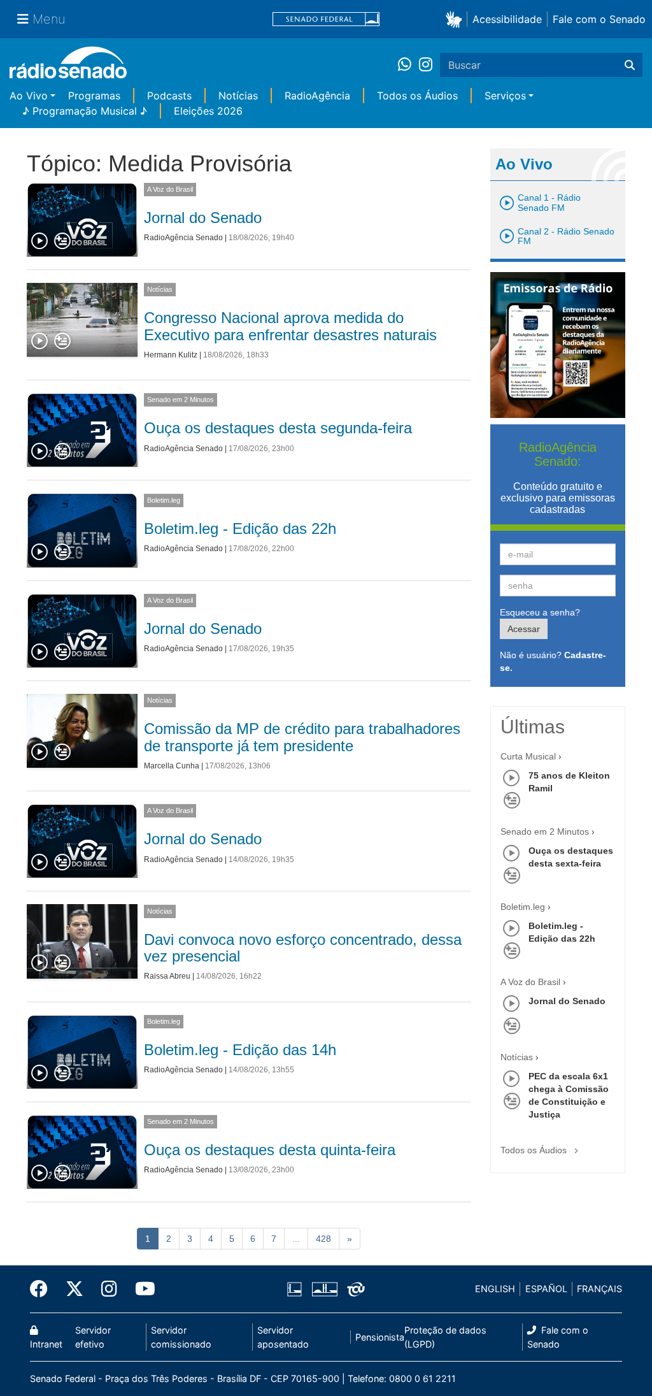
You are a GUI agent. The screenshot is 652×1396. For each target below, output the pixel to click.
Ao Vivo (29, 95)
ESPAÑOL (546, 1288)
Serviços (505, 95)
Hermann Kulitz (170, 354)
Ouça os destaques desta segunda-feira (278, 427)
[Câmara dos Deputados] (296, 1289)
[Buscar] (629, 65)
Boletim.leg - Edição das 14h (240, 1049)
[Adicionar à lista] (62, 241)
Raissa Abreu (167, 976)
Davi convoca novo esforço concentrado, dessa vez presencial (303, 948)
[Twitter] (74, 1289)
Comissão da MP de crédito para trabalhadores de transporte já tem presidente (302, 737)
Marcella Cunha (171, 765)
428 (323, 1239)
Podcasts (169, 95)
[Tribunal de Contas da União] (354, 1289)
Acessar (523, 629)
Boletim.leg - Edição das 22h (240, 528)
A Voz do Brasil (170, 189)
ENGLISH (495, 1288)
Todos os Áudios (417, 95)
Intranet (46, 1344)
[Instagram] (425, 65)
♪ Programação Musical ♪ (84, 110)
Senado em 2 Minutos (180, 399)
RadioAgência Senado (183, 237)
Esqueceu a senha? (540, 612)
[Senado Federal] (326, 19)
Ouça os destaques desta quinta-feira (269, 1149)
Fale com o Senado (599, 19)
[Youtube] (140, 1289)
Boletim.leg (163, 500)
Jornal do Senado (203, 217)
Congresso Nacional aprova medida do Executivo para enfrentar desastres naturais (290, 326)
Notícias (238, 95)
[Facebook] (43, 1289)
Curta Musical (528, 756)
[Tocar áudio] (40, 241)
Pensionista (379, 1337)
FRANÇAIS (599, 1288)
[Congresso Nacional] (324, 1289)
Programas (94, 95)
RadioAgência (317, 95)
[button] (456, 18)
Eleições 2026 (208, 110)
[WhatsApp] (408, 65)
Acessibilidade (507, 19)
